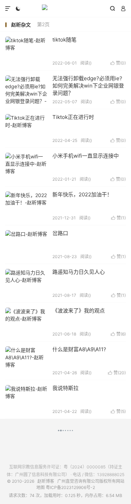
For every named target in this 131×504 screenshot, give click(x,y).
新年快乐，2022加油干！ (82, 194)
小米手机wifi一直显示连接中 (85, 155)
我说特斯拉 (65, 388)
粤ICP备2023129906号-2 (70, 487)
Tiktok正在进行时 (73, 117)
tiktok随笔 (64, 39)
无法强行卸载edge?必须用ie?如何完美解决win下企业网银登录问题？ (88, 85)
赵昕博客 (65, 9)
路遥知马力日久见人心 (78, 272)
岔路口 (60, 233)
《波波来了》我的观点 (78, 310)
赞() (118, 63)
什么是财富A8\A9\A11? (79, 349)
